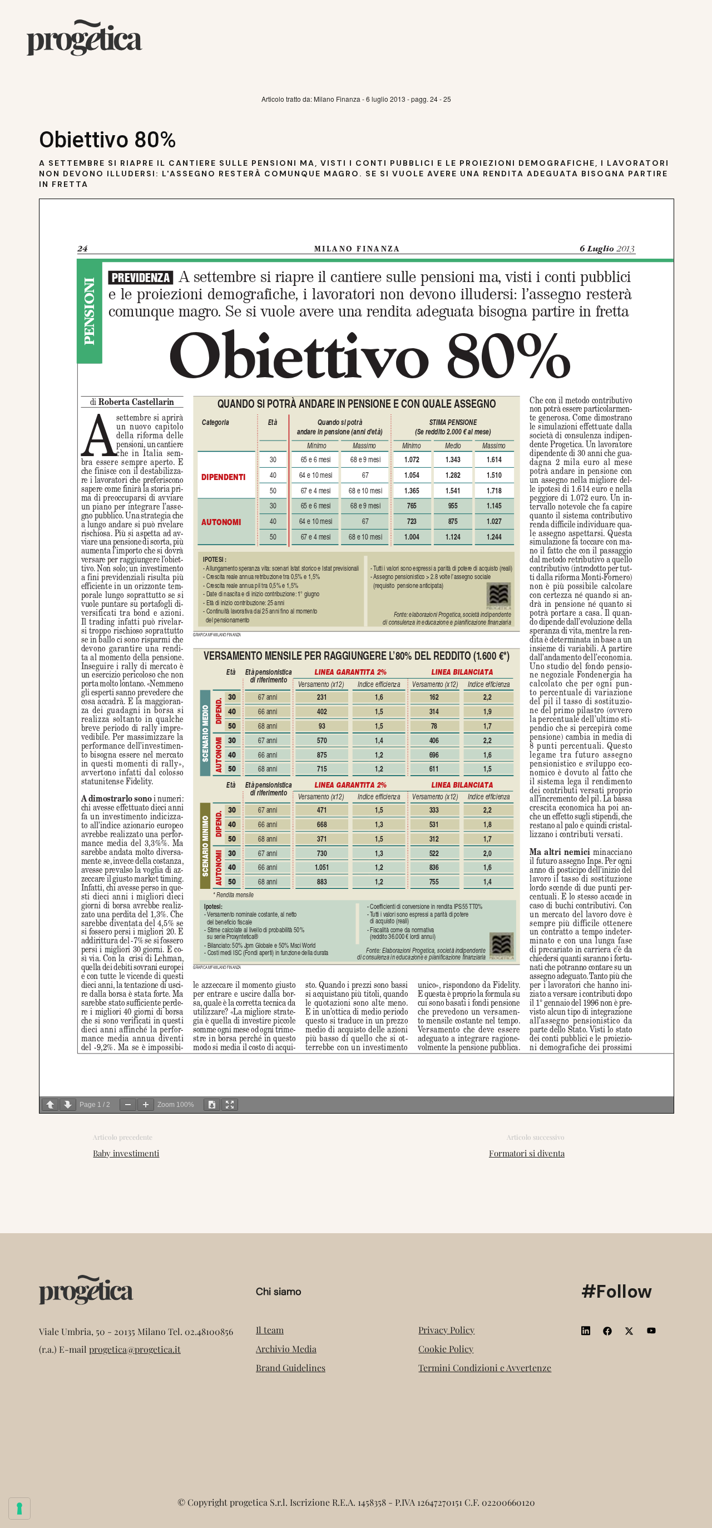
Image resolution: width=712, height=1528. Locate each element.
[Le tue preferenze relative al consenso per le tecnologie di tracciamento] (19, 1508)
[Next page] (68, 1105)
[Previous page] (50, 1105)
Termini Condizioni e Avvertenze (484, 1367)
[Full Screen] (229, 1105)
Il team (270, 1330)
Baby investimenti (126, 1153)
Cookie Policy (445, 1348)
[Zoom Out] (128, 1105)
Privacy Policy (446, 1330)
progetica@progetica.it (135, 1349)
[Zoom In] (145, 1105)
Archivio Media (286, 1348)
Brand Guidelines (290, 1367)
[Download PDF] (212, 1105)
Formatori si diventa (527, 1153)
